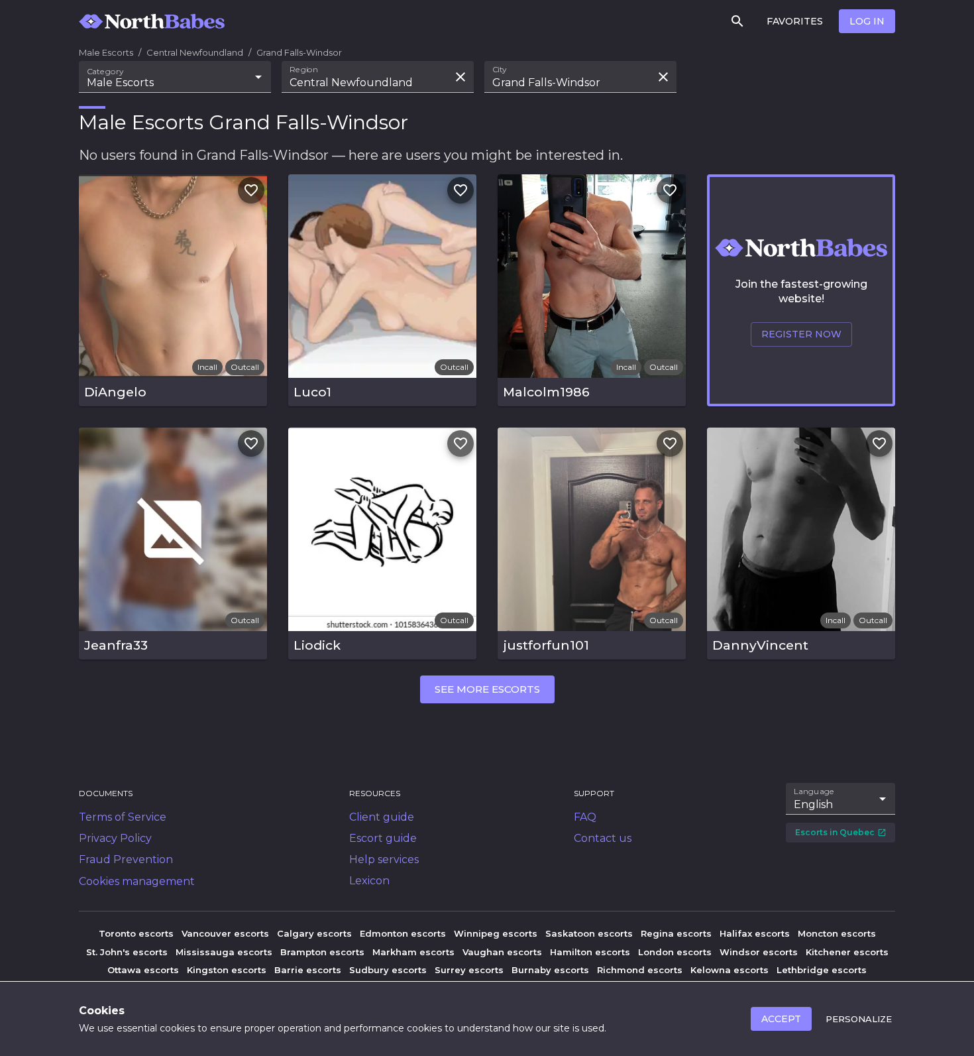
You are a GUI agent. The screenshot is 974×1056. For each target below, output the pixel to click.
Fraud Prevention (126, 859)
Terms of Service (122, 817)
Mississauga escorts (224, 952)
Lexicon (369, 880)
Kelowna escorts (729, 970)
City (499, 69)
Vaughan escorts (502, 952)
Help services (384, 859)
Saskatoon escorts (589, 933)
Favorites (795, 21)
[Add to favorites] (251, 190)
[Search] (737, 21)
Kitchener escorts (847, 952)
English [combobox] (813, 804)
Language (814, 791)
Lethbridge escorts (822, 970)
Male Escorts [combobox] (120, 82)
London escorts (675, 952)
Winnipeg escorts (495, 933)
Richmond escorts (639, 970)
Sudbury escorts (388, 970)
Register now (801, 334)
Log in (867, 21)
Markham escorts (413, 952)
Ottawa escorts (143, 970)
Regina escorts (676, 933)
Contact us (602, 838)
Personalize (859, 1019)
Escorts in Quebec (835, 832)
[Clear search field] (460, 77)
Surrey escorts (469, 970)
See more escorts (487, 689)
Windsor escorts (759, 952)
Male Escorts (106, 52)
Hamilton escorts (590, 952)
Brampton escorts (322, 952)
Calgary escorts (314, 933)
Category (105, 71)
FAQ (585, 817)
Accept (781, 1019)
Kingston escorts (226, 970)
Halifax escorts (755, 933)
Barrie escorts (307, 970)
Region (304, 69)
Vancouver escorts (225, 933)
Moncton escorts (837, 933)
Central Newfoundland (194, 52)
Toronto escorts (136, 933)
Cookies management (137, 881)
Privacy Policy (115, 838)
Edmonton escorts (403, 933)
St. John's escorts (127, 952)
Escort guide (383, 838)
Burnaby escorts (550, 970)
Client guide (381, 817)
